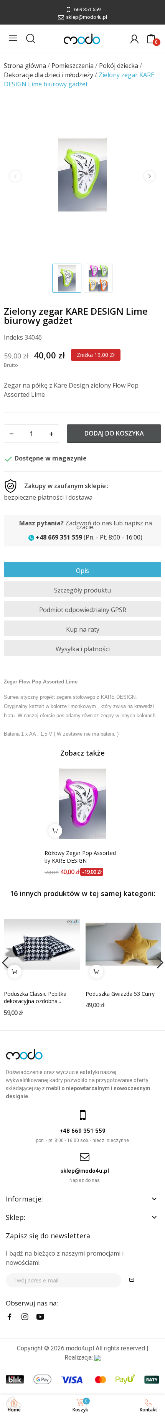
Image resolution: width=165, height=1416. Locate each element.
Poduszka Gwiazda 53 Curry (120, 993)
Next (149, 176)
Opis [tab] (82, 570)
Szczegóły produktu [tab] (82, 590)
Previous (15, 176)
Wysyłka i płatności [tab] (83, 649)
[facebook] (9, 1317)
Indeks (13, 337)
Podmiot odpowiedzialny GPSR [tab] (82, 610)
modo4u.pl (80, 1348)
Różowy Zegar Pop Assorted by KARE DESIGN (80, 856)
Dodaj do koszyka (114, 433)
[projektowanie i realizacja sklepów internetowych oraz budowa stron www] (97, 1357)
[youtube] (40, 1317)
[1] (131, 1280)
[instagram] (25, 1317)
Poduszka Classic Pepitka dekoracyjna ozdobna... (35, 997)
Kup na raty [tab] (82, 629)
